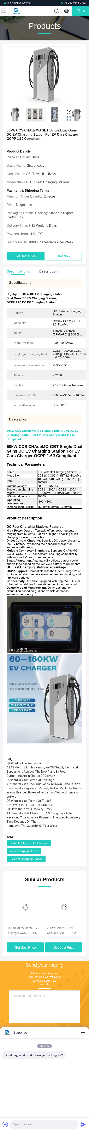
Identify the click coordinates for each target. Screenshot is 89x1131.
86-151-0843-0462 (75, 2)
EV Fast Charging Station (26, 859)
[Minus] (83, 1032)
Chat (80, 11)
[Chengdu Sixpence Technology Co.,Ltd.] (17, 11)
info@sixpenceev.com (19, 2)
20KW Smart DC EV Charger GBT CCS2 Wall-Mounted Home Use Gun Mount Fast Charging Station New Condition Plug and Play (63, 930)
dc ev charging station (24, 851)
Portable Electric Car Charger (29, 843)
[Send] (83, 1124)
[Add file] (5, 1124)
